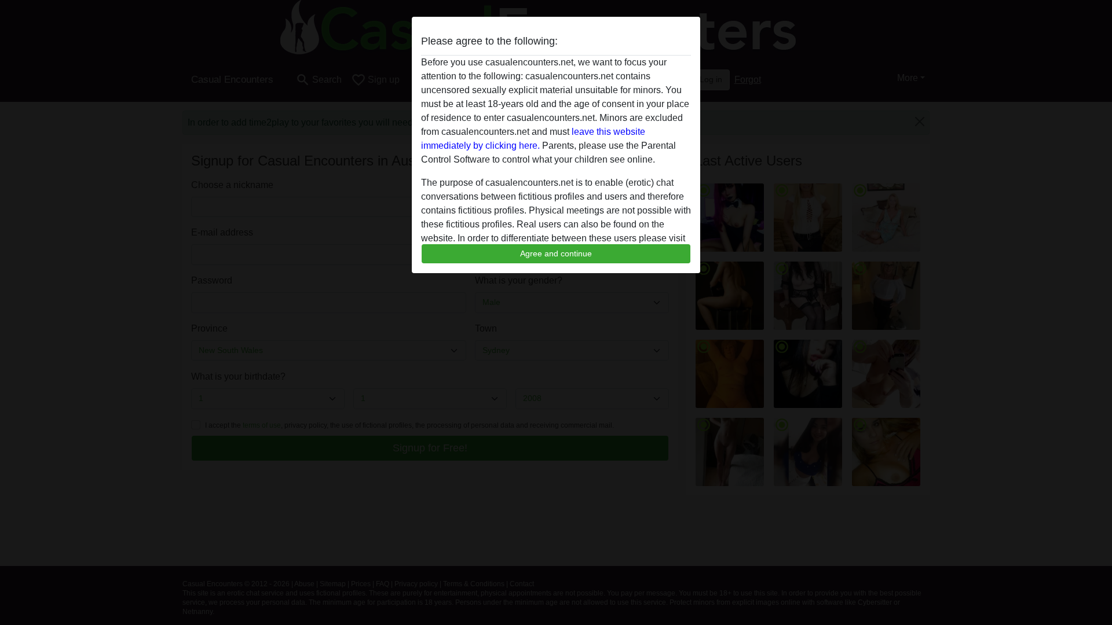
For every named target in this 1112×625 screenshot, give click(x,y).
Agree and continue (556, 253)
